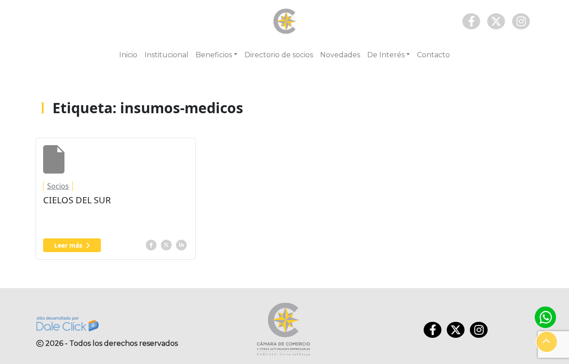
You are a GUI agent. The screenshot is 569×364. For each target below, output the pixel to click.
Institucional (166, 55)
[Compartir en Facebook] (151, 244)
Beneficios (214, 55)
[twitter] (166, 244)
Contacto (433, 55)
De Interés (386, 55)
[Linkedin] (181, 244)
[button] (547, 342)
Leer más (68, 245)
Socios (58, 186)
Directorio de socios (278, 55)
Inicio (128, 55)
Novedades (340, 55)
